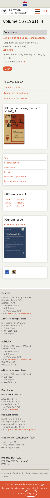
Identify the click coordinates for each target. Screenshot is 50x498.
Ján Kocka (8, 50)
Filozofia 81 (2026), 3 (14, 224)
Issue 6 (20, 206)
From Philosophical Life (15, 176)
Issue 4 (20, 199)
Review (7, 172)
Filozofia (15, 10)
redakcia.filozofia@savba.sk (21, 313)
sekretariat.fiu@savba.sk (19, 359)
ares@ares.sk (14, 409)
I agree (30, 493)
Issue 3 (8, 206)
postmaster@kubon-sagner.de (22, 429)
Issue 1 (8, 199)
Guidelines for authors (16, 92)
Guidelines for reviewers (17, 98)
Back (7, 68)
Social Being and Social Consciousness (24, 38)
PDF (23, 61)
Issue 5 (20, 202)
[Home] (4, 11)
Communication (11, 162)
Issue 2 (8, 202)
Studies (7, 158)
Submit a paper (12, 87)
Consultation (10, 167)
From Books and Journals (15, 181)
